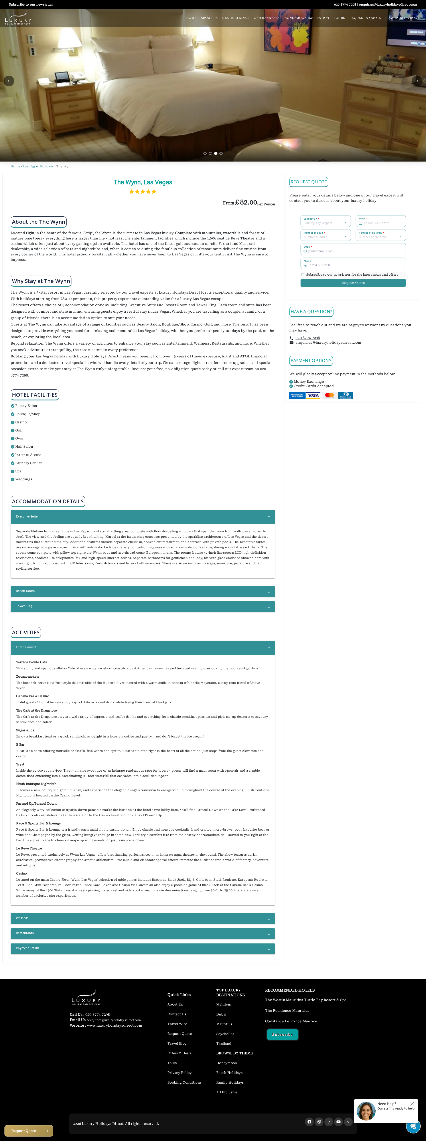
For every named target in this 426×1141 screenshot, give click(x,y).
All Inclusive (226, 1092)
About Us (175, 1004)
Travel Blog (177, 1043)
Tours (172, 1063)
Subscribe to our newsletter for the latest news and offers (352, 274)
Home (15, 166)
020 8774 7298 (308, 338)
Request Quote (353, 283)
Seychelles (225, 1034)
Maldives (223, 1005)
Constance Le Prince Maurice (291, 1021)
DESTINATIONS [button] (235, 18)
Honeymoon (226, 1063)
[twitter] (348, 1121)
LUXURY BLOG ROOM (402, 18)
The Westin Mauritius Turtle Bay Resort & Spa (306, 1000)
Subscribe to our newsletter (31, 4)
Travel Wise (177, 1024)
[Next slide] (417, 81)
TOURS (339, 18)
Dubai (221, 1014)
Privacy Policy (180, 1073)
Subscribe (282, 1034)
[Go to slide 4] (221, 153)
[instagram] (319, 1121)
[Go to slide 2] (210, 153)
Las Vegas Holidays (38, 166)
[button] (143, 517)
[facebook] (309, 1121)
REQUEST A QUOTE (365, 18)
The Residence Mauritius (287, 1010)
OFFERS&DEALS (267, 18)
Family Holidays (230, 1082)
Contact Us (177, 1014)
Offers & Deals (179, 1053)
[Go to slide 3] (215, 153)
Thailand (223, 1044)
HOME (191, 18)
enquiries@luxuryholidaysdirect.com (328, 342)
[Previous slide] (9, 81)
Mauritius (224, 1024)
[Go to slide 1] (205, 153)
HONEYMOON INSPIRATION (306, 18)
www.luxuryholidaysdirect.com (114, 1025)
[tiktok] (328, 1121)
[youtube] (338, 1121)
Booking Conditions (184, 1082)
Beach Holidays (229, 1073)
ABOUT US (209, 18)
